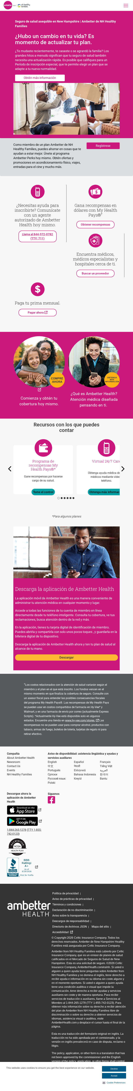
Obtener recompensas (95, 224)
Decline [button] (114, 1069)
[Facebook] (51, 800)
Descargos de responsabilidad (70, 921)
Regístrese (103, 145)
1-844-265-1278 (16, 829)
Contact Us (13, 766)
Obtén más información (40, 78)
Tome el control (43, 492)
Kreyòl (78, 778)
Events (11, 770)
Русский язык (57, 778)
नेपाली (77, 766)
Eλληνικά (80, 770)
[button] (114, 1082)
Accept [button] (114, 1076)
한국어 (104, 774)
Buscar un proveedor (95, 273)
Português (54, 770)
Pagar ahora (42, 312)
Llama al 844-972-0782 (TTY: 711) (37, 236)
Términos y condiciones (66, 904)
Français (105, 762)
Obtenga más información (106, 492)
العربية (104, 770)
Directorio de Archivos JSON (69, 926)
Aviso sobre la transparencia (69, 915)
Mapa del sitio (100, 926)
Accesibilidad (60, 932)
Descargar (66, 657)
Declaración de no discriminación (72, 910)
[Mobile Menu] (126, 5)
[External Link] (22, 867)
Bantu (103, 778)
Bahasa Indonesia (85, 774)
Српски (52, 774)
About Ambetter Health (21, 757)
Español (79, 762)
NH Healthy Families (19, 774)
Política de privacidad (65, 893)
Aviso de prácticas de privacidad (72, 899)
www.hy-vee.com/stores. (82, 720)
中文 (50, 766)
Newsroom (13, 762)
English (52, 762)
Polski (51, 782)
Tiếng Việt (106, 766)
